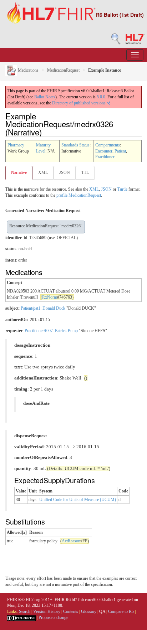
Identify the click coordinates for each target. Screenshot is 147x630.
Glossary (88, 611)
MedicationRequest (63, 70)
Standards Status (75, 145)
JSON (64, 172)
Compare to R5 (121, 611)
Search (24, 611)
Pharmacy (15, 145)
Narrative (19, 172)
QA (102, 611)
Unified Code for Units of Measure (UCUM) (77, 499)
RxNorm (49, 297)
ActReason (71, 540)
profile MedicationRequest (78, 195)
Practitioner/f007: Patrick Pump (51, 330)
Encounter (103, 151)
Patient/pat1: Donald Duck (43, 308)
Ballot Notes (44, 96)
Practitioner (105, 156)
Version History (46, 611)
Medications (28, 70)
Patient (120, 151)
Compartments (107, 145)
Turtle (122, 189)
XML (43, 172)
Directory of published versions (79, 102)
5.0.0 (101, 96)
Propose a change (53, 617)
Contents (70, 611)
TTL (85, 172)
